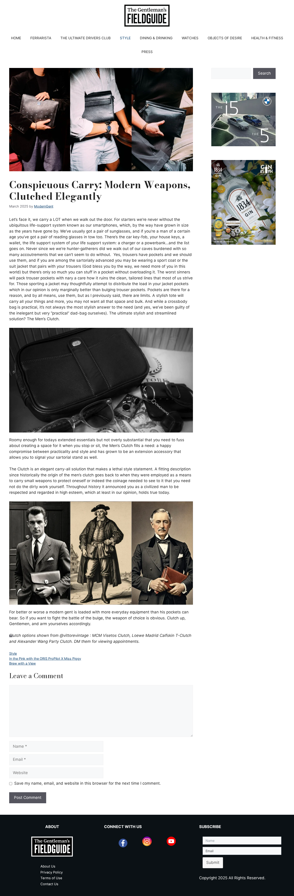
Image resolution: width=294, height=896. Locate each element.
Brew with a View (22, 663)
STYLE (125, 38)
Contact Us (49, 884)
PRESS (147, 52)
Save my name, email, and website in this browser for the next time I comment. (87, 783)
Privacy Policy (51, 872)
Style (13, 653)
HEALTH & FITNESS (267, 38)
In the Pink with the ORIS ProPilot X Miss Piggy (45, 658)
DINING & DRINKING (156, 38)
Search (264, 73)
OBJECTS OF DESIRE (225, 38)
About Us (47, 866)
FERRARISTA (40, 38)
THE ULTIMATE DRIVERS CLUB (85, 38)
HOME (16, 38)
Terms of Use (51, 878)
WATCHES (190, 38)
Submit (212, 862)
